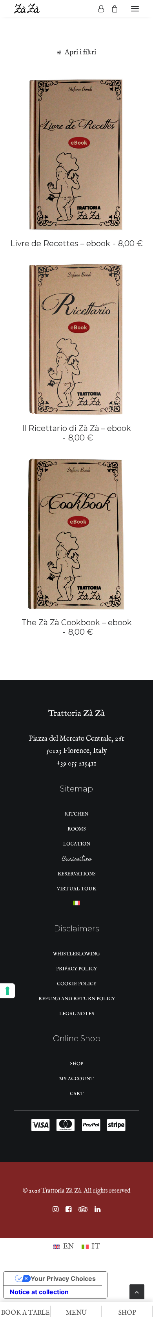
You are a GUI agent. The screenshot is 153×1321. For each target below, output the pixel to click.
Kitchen (76, 814)
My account (76, 1079)
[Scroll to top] (136, 1291)
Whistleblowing (76, 954)
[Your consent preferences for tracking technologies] (7, 990)
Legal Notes (76, 1014)
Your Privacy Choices (63, 1278)
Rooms (76, 829)
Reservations (77, 874)
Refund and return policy (76, 999)
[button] (135, 8)
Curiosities (76, 860)
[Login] (97, 8)
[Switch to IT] (76, 905)
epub (66, 90)
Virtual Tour (76, 889)
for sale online (31, 90)
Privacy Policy (76, 969)
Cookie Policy (77, 984)
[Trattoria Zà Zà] (27, 8)
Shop (76, 1064)
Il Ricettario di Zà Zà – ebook (76, 433)
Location (76, 844)
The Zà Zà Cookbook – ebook (77, 627)
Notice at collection (39, 1292)
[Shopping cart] (111, 8)
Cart (77, 1094)
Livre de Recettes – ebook (76, 243)
